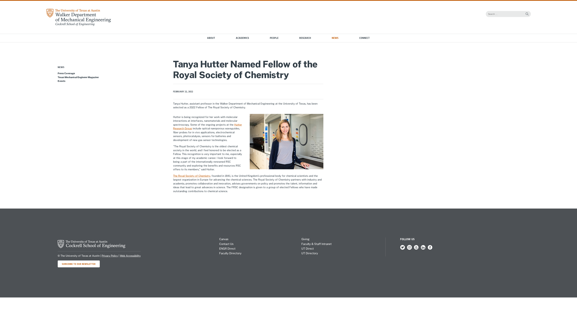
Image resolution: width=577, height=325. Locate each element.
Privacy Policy (110, 255)
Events (61, 81)
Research (305, 38)
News (335, 38)
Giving (305, 239)
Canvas (223, 239)
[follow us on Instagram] (409, 249)
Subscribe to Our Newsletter (79, 264)
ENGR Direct (227, 248)
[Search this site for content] (527, 13)
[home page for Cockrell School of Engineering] (91, 247)
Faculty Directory (230, 253)
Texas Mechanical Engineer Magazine (78, 77)
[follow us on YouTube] (416, 249)
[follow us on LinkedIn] (423, 249)
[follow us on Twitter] (402, 249)
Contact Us (226, 244)
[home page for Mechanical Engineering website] (78, 25)
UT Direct (307, 248)
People (274, 38)
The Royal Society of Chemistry (191, 175)
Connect (364, 38)
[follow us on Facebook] (430, 249)
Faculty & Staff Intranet (316, 244)
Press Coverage (66, 73)
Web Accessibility (130, 255)
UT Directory (309, 253)
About (211, 38)
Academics (242, 38)
